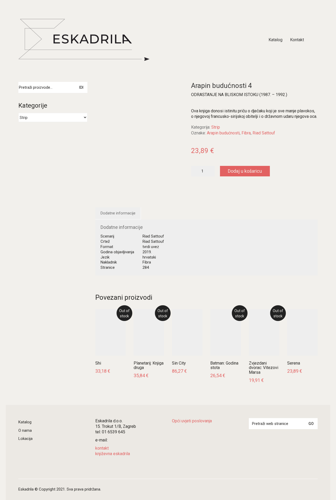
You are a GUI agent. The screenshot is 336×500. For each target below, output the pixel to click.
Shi (98, 363)
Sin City (179, 363)
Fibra (246, 132)
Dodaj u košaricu (245, 171)
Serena (293, 363)
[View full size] (102, 90)
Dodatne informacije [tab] (118, 213)
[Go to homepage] (84, 40)
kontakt (102, 448)
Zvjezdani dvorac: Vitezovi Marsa (263, 368)
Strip (215, 127)
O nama (25, 430)
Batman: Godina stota (224, 365)
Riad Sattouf (264, 132)
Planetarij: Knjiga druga (149, 365)
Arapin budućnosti (223, 132)
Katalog (25, 422)
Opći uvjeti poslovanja (192, 420)
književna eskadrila (112, 453)
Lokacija (25, 438)
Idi (81, 87)
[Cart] (315, 40)
